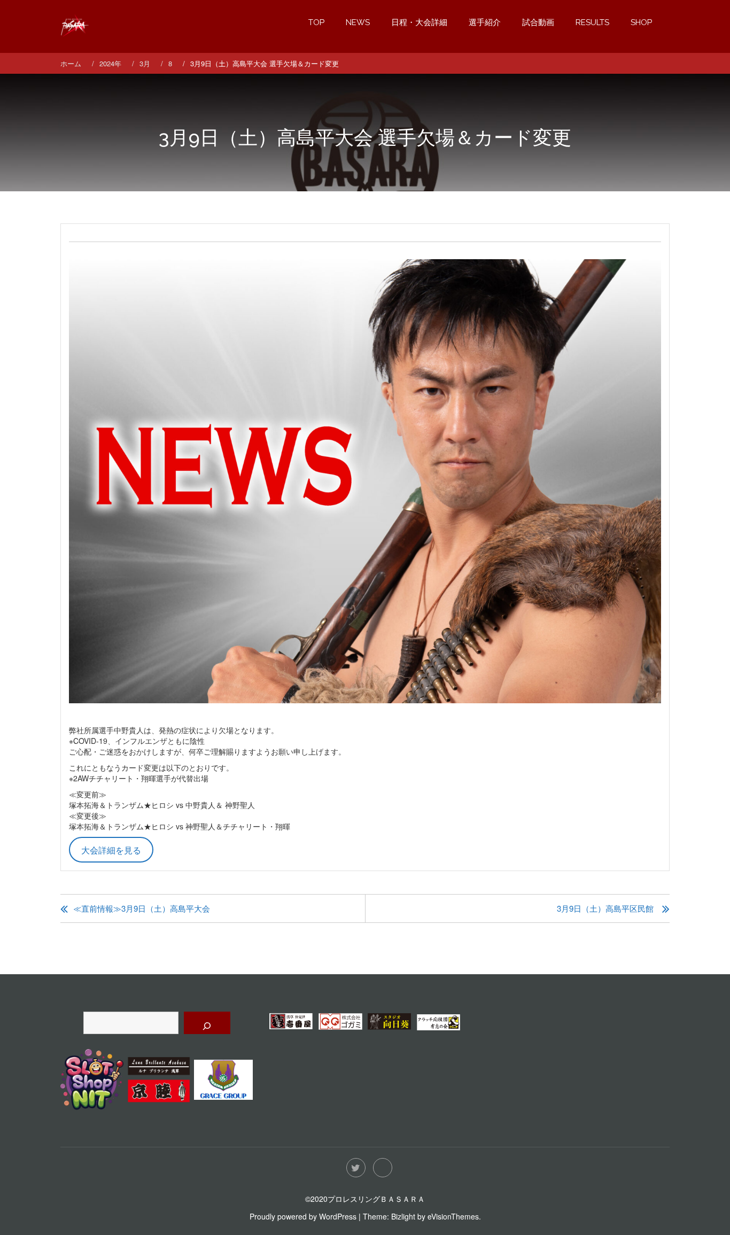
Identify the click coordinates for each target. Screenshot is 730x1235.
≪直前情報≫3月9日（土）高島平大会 (141, 908)
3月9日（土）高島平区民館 (605, 908)
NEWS (358, 22)
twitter (356, 1167)
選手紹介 (485, 22)
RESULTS (592, 22)
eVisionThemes (453, 1216)
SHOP (641, 22)
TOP (316, 22)
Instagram (382, 1167)
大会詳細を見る (111, 850)
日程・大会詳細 (419, 22)
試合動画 (538, 22)
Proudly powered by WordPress (303, 1216)
